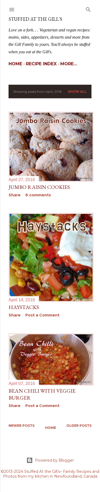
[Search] (88, 8)
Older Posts (78, 426)
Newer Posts (21, 426)
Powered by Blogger (54, 460)
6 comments (38, 195)
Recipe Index (41, 63)
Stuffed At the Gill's (35, 19)
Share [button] (15, 195)
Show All (77, 91)
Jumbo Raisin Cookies (39, 187)
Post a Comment (42, 315)
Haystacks (24, 307)
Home (15, 63)
